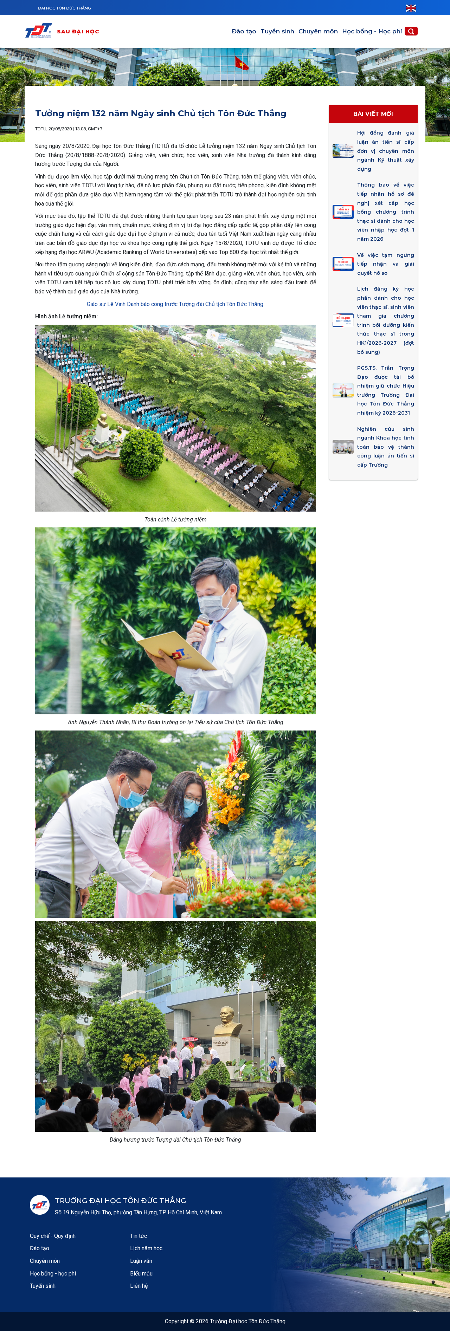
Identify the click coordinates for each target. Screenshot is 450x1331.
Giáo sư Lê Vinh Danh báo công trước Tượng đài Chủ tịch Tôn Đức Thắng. (175, 304)
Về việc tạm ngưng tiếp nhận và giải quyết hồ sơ (385, 264)
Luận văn (141, 1261)
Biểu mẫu (141, 1273)
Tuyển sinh (277, 31)
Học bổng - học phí (53, 1273)
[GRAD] (40, 31)
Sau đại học (78, 31)
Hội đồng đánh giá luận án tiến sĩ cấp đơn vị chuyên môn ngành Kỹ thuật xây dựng (385, 151)
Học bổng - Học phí (372, 31)
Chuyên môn (318, 31)
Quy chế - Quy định (53, 1236)
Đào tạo (244, 31)
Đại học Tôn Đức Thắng (64, 8)
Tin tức (138, 1236)
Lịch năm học (146, 1248)
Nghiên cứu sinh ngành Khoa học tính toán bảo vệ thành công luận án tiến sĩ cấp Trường (385, 447)
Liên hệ (139, 1286)
